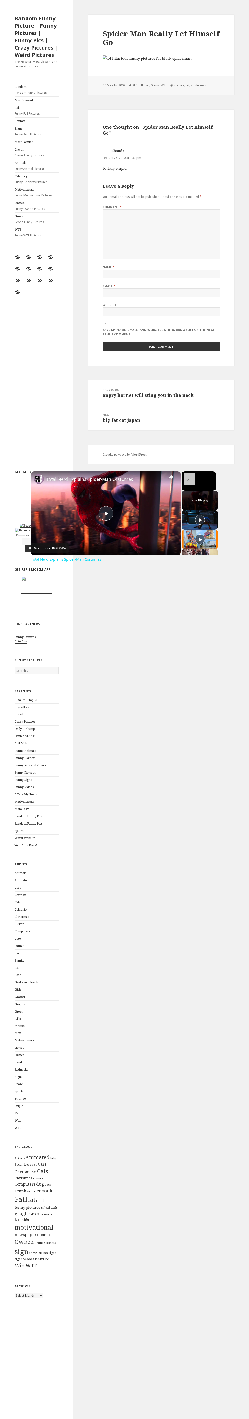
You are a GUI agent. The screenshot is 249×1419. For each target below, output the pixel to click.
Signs (28, 131)
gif (42, 1207)
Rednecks (21, 1069)
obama (43, 1234)
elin (29, 1191)
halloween (46, 1214)
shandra (119, 150)
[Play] (200, 520)
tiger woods (24, 1259)
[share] (171, 477)
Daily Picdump (25, 729)
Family (19, 960)
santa (52, 1243)
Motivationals (34, 192)
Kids (18, 1019)
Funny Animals (25, 751)
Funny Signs (23, 780)
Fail (27, 111)
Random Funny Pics (29, 816)
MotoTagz (22, 809)
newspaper (25, 1234)
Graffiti (20, 997)
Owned (30, 206)
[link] (39, 479)
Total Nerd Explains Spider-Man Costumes (89, 479)
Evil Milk (21, 743)
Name (109, 267)
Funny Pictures (25, 637)
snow (33, 1253)
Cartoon (20, 895)
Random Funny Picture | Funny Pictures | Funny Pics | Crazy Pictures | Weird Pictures (36, 36)
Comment (112, 207)
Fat (17, 968)
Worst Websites (26, 838)
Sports (19, 1091)
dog (40, 1184)
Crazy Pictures (25, 721)
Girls (18, 990)
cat (34, 1172)
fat (31, 1200)
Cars (18, 888)
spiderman (198, 85)
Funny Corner (25, 758)
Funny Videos (24, 787)
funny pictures (27, 1207)
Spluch (19, 831)
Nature (19, 1048)
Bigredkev (22, 707)
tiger (52, 1252)
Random (31, 90)
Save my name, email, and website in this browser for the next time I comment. (159, 332)
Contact (20, 121)
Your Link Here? (26, 845)
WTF (28, 232)
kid (18, 1219)
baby (53, 1158)
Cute (18, 939)
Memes (20, 1026)
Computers (22, 931)
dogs (48, 1184)
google (22, 1213)
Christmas (22, 917)
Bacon (19, 1164)
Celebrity (31, 179)
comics (38, 1178)
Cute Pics (21, 641)
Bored (19, 714)
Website (110, 305)
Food (18, 975)
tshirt (39, 1259)
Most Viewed (24, 100)
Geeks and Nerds (27, 982)
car (34, 1164)
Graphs (20, 1004)
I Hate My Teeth (26, 794)
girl (47, 1207)
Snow (18, 1084)
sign (21, 1251)
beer (27, 1164)
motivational (34, 1227)
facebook (42, 1190)
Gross (29, 219)
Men (18, 1033)
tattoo (42, 1252)
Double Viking (24, 736)
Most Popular (24, 142)
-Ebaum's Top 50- (27, 700)
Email (109, 286)
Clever (29, 152)
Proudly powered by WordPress (125, 454)
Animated (21, 880)
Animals (30, 166)
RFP (135, 85)
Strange (20, 1099)
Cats (18, 902)
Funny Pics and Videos (30, 765)
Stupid (19, 1106)
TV (16, 1113)
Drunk (19, 946)
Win (18, 1120)
